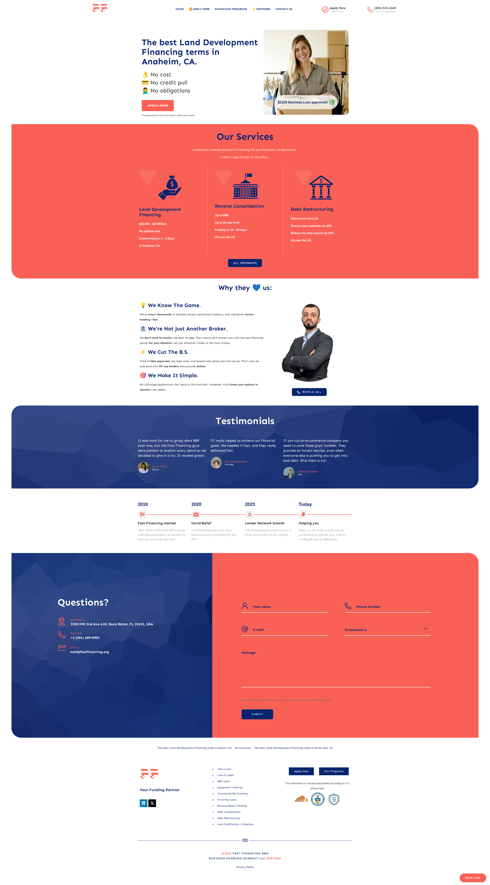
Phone (76, 633)
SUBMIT (257, 714)
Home (180, 9)
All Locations (243, 748)
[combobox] (388, 630)
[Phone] (61, 634)
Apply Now (337, 8)
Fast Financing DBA (251, 853)
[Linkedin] (143, 803)
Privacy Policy (245, 867)
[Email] (62, 648)
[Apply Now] (325, 9)
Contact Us (284, 9)
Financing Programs (231, 9)
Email (75, 647)
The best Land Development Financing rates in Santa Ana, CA (293, 748)
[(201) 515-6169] (370, 9)
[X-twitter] (152, 803)
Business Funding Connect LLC (237, 858)
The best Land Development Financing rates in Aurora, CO (195, 748)
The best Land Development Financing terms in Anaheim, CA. (200, 52)
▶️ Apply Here (199, 9)
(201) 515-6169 (385, 8)
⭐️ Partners (261, 9)
